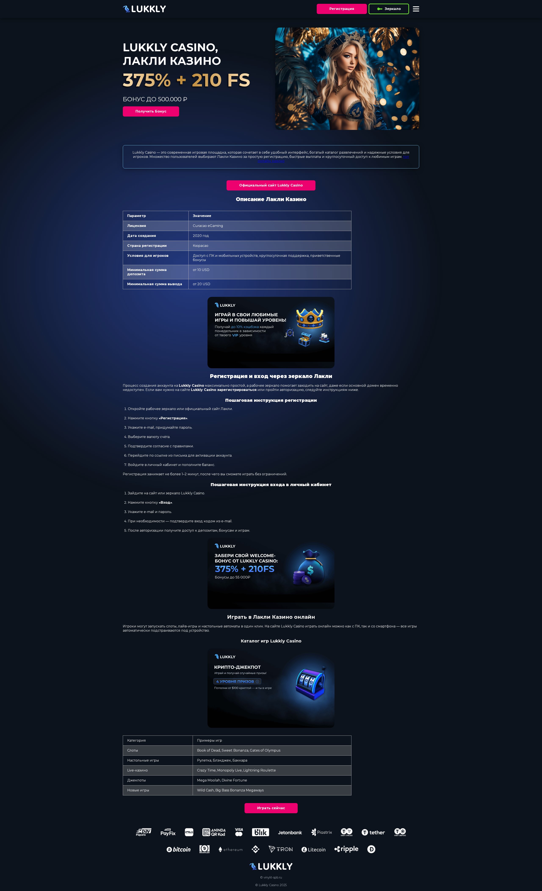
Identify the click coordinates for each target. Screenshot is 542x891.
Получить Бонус (151, 111)
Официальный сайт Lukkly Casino (271, 185)
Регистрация (341, 9)
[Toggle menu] (416, 9)
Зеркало (393, 9)
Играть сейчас (271, 808)
